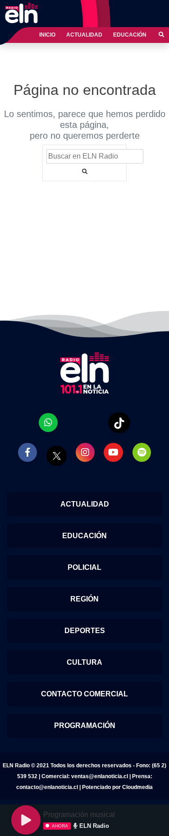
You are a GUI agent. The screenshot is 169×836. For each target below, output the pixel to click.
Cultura (84, 662)
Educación (129, 35)
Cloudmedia (137, 787)
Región (84, 599)
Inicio (47, 35)
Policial (84, 567)
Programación (84, 725)
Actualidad (84, 35)
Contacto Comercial (84, 694)
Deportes (84, 630)
